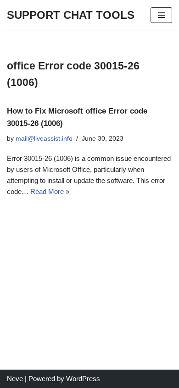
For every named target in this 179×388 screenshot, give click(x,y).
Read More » (49, 191)
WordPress (83, 378)
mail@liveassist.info (44, 138)
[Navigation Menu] (161, 15)
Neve (15, 378)
